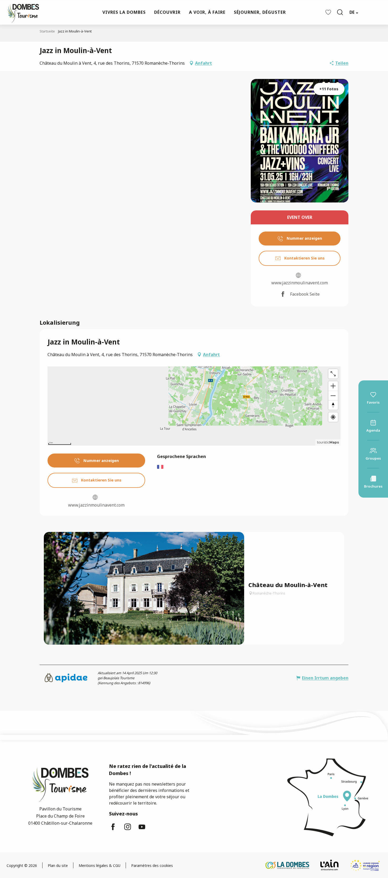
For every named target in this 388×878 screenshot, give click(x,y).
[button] (340, 12)
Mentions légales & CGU (99, 865)
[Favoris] (329, 12)
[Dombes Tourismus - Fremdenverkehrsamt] (20, 12)
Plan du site (58, 865)
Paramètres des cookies (152, 865)
